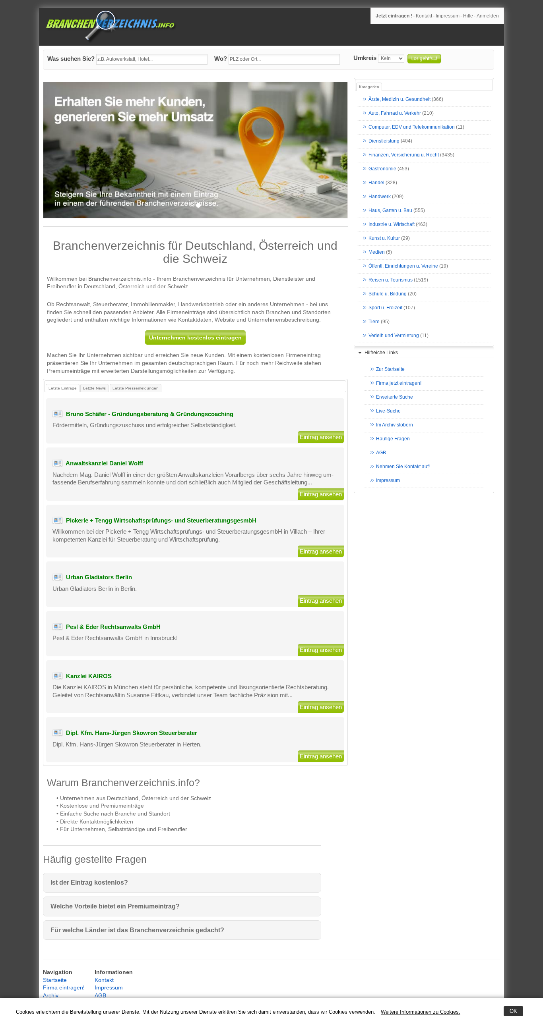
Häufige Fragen (393, 439)
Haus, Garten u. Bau (390, 211)
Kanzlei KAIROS (89, 676)
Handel (376, 183)
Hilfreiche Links (381, 352)
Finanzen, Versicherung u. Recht (403, 155)
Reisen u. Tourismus (390, 280)
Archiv (50, 995)
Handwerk (379, 197)
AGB (381, 453)
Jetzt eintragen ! (394, 16)
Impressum (448, 16)
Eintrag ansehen (321, 437)
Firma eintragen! (64, 987)
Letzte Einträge (62, 388)
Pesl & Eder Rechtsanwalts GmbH (113, 626)
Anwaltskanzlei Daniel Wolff (104, 463)
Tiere (374, 322)
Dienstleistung (383, 141)
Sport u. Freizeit (385, 308)
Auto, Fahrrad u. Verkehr (394, 113)
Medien (376, 252)
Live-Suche (388, 411)
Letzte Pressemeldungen (135, 388)
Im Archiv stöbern (394, 425)
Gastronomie (382, 169)
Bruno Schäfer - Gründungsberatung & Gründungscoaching (149, 414)
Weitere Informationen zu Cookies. (420, 1012)
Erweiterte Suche (394, 397)
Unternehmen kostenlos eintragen (195, 337)
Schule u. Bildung (387, 294)
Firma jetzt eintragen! (398, 383)
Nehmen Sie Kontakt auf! (403, 467)
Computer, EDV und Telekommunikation (411, 127)
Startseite (55, 980)
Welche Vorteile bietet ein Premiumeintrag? (115, 906)
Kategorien (369, 87)
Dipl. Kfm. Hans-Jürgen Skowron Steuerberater (131, 732)
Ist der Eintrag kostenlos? (89, 882)
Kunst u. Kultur (384, 238)
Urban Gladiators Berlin (99, 577)
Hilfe (468, 16)
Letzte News (94, 388)
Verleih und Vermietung (393, 336)
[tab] (424, 353)
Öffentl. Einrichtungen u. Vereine (403, 266)
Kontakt (424, 16)
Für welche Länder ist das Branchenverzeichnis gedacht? (137, 930)
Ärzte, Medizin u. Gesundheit (399, 99)
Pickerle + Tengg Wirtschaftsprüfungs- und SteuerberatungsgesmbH (161, 520)
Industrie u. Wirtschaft (391, 225)
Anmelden (488, 16)
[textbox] (152, 59)
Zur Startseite (390, 369)
